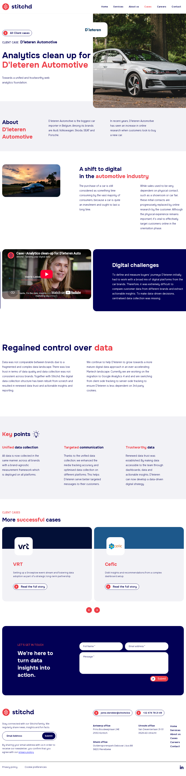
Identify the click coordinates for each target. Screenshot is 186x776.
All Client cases (20, 33)
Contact (176, 6)
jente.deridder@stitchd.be (115, 712)
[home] (19, 6)
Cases (147, 6)
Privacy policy (9, 767)
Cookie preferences (35, 767)
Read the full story (33, 586)
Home (104, 6)
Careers (161, 6)
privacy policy (26, 752)
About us (134, 6)
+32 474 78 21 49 (152, 712)
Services (118, 6)
